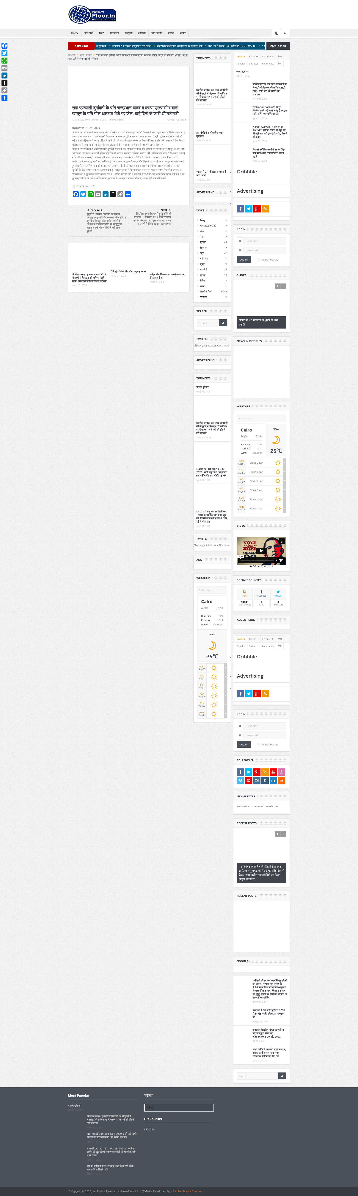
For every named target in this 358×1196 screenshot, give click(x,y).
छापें (172, 119)
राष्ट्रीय (128, 33)
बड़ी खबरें (88, 33)
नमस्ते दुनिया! (202, 387)
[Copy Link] (4, 90)
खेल (202, 231)
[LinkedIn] (4, 75)
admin (86, 119)
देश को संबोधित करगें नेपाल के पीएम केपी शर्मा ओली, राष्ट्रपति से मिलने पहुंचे (269, 153)
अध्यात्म (142, 33)
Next (164, 210)
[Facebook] (4, 45)
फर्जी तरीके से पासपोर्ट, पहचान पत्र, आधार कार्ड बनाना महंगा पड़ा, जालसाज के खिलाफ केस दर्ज (269, 1047)
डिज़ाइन (203, 247)
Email (183, 119)
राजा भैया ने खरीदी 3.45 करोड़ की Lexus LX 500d (178, 45)
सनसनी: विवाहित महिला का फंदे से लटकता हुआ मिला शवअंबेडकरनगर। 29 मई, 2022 (268, 1027)
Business (253, 56)
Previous (96, 210)
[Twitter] (4, 53)
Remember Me (269, 259)
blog (202, 220)
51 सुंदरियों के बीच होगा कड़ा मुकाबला (128, 271)
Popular (241, 56)
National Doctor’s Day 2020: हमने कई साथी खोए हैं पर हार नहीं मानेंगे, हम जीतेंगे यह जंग (211, 472)
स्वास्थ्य (203, 297)
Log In (244, 259)
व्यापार (183, 33)
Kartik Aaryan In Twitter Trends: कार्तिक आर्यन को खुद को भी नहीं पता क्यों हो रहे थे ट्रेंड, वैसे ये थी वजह (212, 516)
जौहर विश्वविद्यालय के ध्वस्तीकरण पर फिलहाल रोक (126, 45)
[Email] (4, 68)
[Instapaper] (4, 83)
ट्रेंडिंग (203, 242)
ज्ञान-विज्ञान (156, 33)
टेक (201, 236)
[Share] (4, 98)
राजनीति (203, 269)
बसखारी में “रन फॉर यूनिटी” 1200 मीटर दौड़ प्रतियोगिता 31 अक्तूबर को (269, 1008)
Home (75, 33)
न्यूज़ (202, 253)
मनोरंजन (114, 33)
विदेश (101, 33)
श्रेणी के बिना (117, 119)
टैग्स (280, 56)
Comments (268, 56)
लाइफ (171, 33)
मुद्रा (202, 264)
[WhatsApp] (4, 60)
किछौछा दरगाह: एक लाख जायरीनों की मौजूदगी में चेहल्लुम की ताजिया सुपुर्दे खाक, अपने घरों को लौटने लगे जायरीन (89, 277)
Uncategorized (208, 225)
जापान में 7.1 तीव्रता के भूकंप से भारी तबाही (211, 173)
